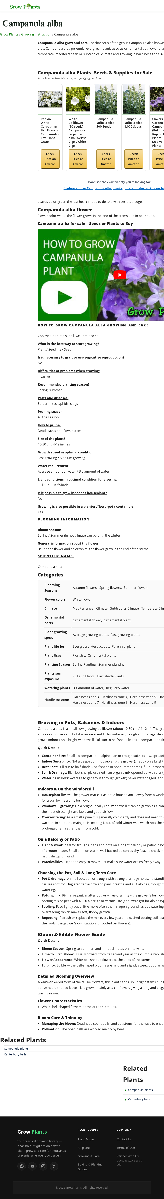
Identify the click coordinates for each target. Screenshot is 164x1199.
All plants (84, 1148)
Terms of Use (126, 1148)
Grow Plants (9, 34)
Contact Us (124, 1139)
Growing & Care (89, 1156)
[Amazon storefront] (54, 1166)
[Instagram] (43, 1166)
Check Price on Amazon (50, 159)
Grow (32, 1131)
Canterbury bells (15, 1054)
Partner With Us (129, 1160)
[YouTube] (32, 1166)
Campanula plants (16, 1048)
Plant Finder (86, 1139)
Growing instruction (36, 34)
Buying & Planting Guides (90, 1166)
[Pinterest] (21, 1166)
